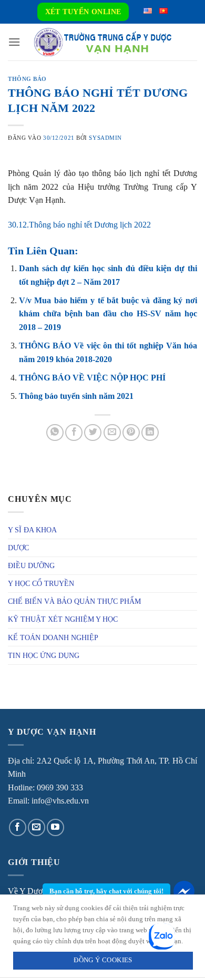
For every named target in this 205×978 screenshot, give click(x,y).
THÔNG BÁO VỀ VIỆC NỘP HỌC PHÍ (92, 377)
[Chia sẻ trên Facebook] (74, 432)
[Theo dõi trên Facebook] (17, 827)
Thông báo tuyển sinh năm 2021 (76, 396)
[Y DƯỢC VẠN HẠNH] (102, 42)
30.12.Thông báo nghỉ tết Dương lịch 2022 (79, 224)
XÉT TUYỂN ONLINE (83, 12)
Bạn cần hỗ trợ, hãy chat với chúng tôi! (106, 891)
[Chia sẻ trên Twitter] (92, 432)
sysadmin (105, 138)
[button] (14, 42)
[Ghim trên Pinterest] (131, 432)
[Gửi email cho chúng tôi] (36, 827)
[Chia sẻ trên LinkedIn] (150, 432)
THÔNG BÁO (27, 79)
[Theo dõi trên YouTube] (55, 827)
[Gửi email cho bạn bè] (112, 432)
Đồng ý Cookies (103, 960)
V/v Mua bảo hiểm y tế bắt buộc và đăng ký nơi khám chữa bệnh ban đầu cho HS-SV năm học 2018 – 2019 (108, 314)
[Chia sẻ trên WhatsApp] (55, 432)
